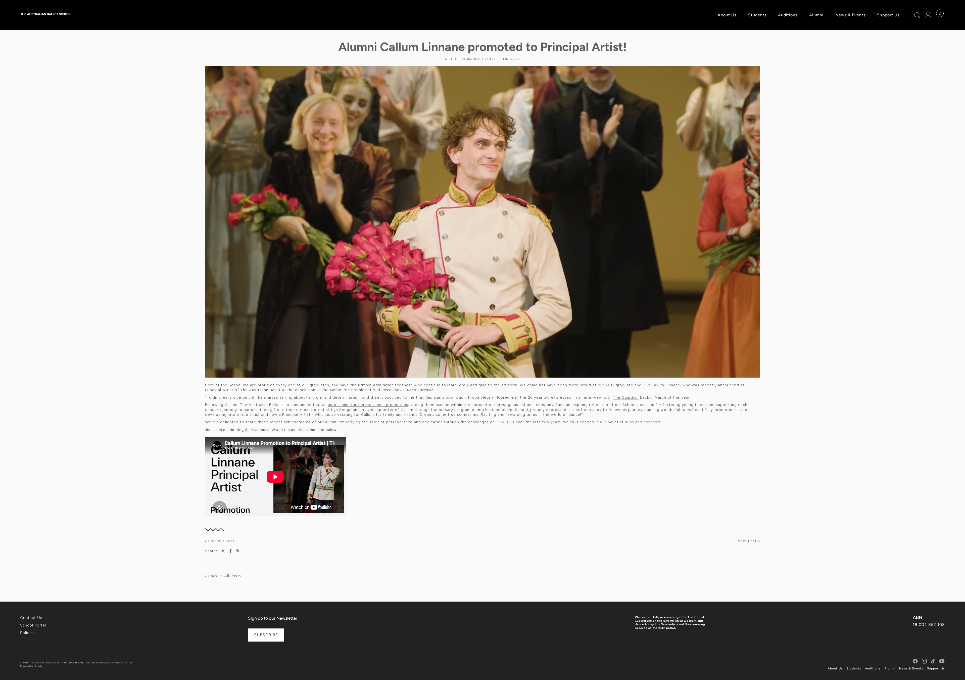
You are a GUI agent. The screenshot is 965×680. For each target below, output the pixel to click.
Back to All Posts (224, 576)
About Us (835, 668)
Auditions (873, 668)
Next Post (748, 541)
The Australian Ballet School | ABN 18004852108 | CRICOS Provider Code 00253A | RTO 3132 (80, 662)
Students (853, 668)
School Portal (33, 625)
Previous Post (220, 541)
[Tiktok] (933, 661)
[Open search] (917, 15)
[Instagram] (924, 661)
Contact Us (31, 617)
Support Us (936, 668)
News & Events (911, 668)
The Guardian (626, 397)
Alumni (889, 668)
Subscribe (266, 634)
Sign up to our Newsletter (272, 618)
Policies (27, 632)
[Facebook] (915, 661)
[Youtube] (942, 661)
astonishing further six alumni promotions (368, 405)
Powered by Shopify (31, 666)
